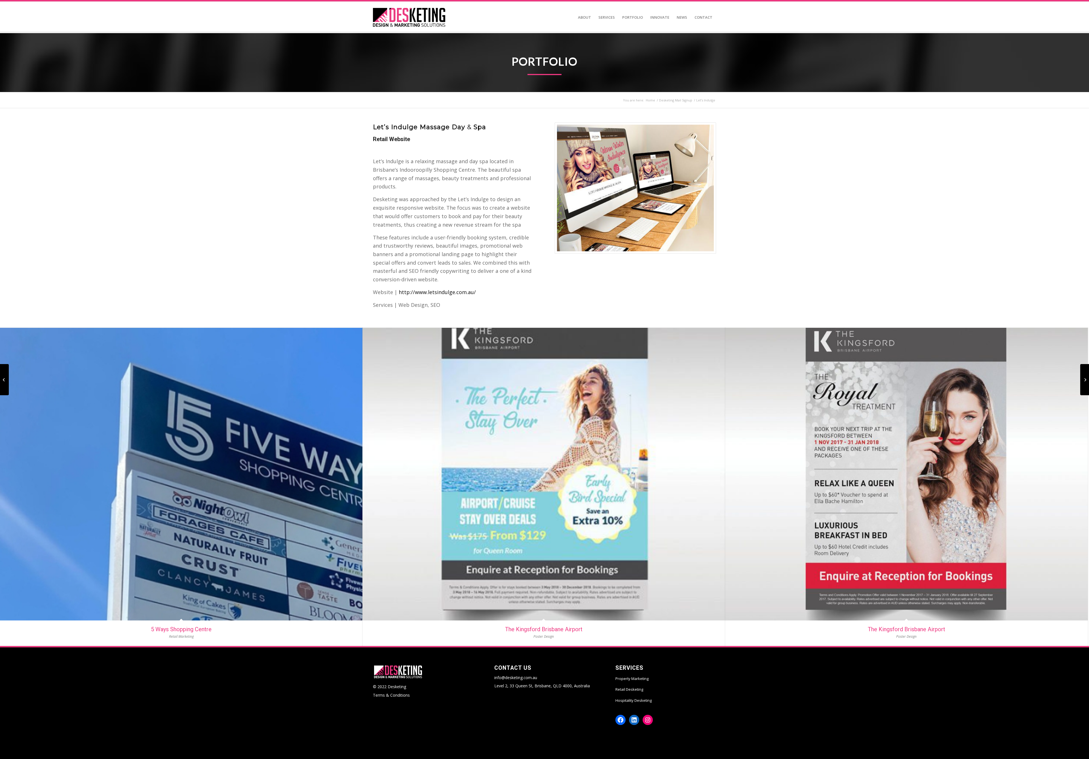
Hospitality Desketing (633, 700)
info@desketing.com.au (515, 677)
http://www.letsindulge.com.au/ (437, 292)
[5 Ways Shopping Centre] (181, 474)
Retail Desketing (629, 689)
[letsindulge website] (635, 188)
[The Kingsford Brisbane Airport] (543, 474)
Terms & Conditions (391, 695)
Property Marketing (632, 678)
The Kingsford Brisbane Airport (544, 629)
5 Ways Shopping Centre (181, 629)
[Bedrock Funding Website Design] (1084, 379)
